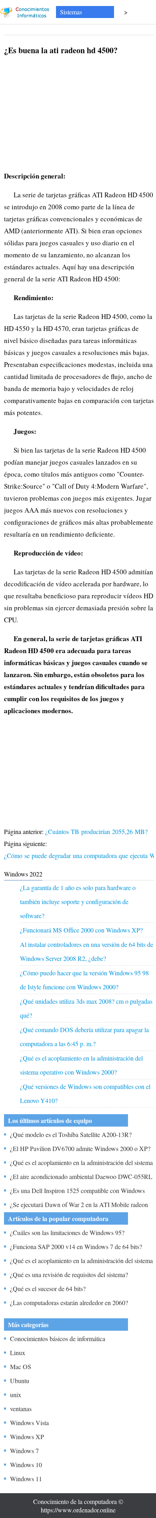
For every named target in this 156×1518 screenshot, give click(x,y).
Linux (17, 1352)
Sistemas (71, 12)
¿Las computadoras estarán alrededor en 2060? (69, 1302)
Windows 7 (24, 1450)
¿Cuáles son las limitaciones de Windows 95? (67, 1232)
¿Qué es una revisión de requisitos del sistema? (69, 1274)
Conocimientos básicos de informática (57, 1338)
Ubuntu (19, 1380)
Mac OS (20, 1366)
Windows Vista (29, 1422)
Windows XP (27, 1436)
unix (15, 1394)
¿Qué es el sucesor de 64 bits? (48, 1288)
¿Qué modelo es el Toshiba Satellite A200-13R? (71, 1134)
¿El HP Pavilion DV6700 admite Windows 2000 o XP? (80, 1148)
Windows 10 (26, 1464)
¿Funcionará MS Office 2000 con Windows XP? (81, 930)
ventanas (21, 1408)
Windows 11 (26, 1478)
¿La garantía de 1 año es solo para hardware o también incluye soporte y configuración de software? (78, 901)
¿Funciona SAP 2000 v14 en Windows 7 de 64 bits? (76, 1246)
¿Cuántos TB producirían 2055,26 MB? (97, 831)
